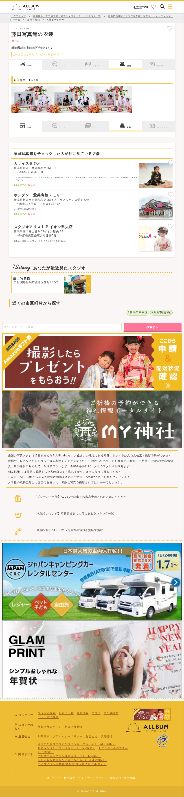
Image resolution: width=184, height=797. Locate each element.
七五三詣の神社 (48, 717)
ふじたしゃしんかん (20, 28)
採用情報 (106, 736)
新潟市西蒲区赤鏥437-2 (32, 47)
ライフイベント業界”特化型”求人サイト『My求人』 (72, 764)
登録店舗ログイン (50, 726)
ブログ (96, 713)
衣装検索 (83, 713)
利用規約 (44, 736)
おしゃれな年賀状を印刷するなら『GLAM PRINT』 (72, 760)
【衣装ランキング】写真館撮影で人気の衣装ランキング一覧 (74, 513)
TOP (29, 66)
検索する (153, 327)
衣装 (129, 66)
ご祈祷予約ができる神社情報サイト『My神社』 (69, 756)
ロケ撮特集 (111, 713)
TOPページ (53, 778)
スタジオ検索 (47, 713)
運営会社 (91, 736)
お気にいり (66, 713)
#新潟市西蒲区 (161, 312)
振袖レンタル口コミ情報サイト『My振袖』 (66, 748)
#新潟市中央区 (137, 312)
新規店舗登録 (73, 726)
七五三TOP (140, 7)
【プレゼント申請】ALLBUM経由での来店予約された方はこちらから (80, 496)
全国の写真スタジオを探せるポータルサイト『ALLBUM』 (77, 744)
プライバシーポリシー (67, 736)
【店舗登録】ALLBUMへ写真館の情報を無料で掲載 (68, 530)
